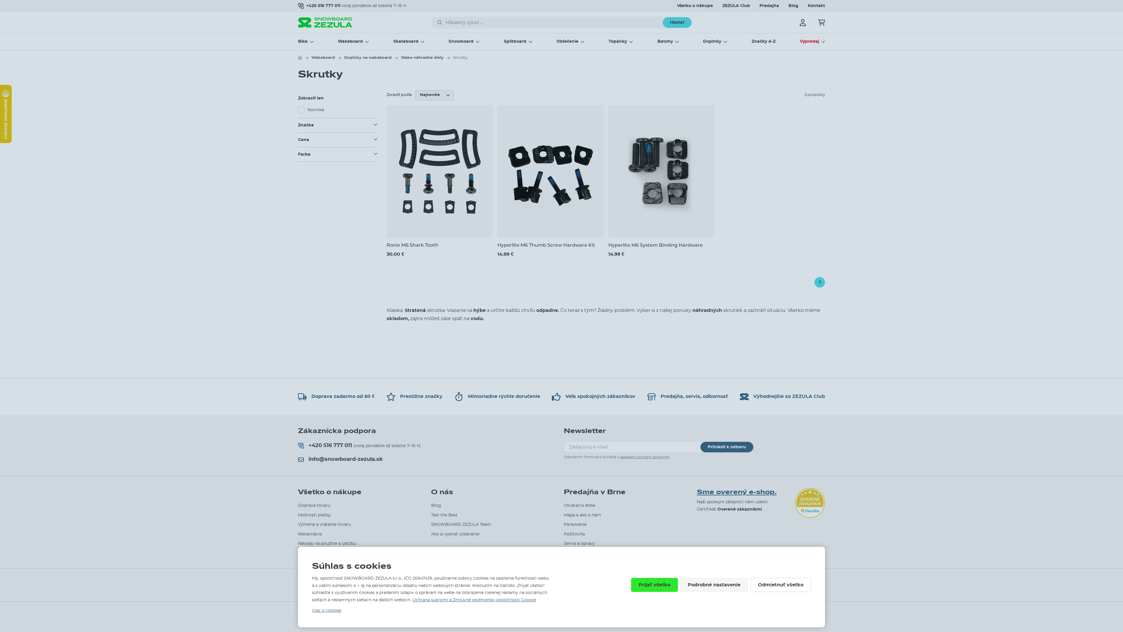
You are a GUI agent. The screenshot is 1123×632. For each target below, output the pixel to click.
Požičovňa (574, 534)
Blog (793, 6)
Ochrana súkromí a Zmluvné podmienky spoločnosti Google (474, 600)
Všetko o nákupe (695, 6)
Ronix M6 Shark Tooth (412, 245)
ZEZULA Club (736, 6)
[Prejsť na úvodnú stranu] (300, 58)
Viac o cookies (326, 611)
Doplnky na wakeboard (368, 58)
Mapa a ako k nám (582, 515)
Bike (303, 42)
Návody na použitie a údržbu (327, 544)
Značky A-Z (764, 42)
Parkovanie (575, 525)
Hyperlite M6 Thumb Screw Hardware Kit (546, 245)
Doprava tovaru (314, 506)
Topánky (618, 42)
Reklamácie (310, 534)
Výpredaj (809, 42)
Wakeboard (350, 42)
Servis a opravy (579, 544)
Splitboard (515, 42)
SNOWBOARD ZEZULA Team (461, 525)
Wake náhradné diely (422, 58)
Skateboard (405, 42)
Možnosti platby (314, 515)
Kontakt (816, 6)
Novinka (315, 110)
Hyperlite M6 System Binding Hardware (655, 245)
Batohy (665, 42)
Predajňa (769, 6)
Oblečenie (567, 42)
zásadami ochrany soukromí (645, 457)
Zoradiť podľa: (400, 95)
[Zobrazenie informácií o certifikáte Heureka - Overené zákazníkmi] (6, 141)
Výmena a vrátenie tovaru (324, 525)
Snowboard (461, 42)
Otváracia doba (579, 506)
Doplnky (712, 42)
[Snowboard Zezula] (325, 22)
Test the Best (444, 515)
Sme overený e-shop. (737, 492)
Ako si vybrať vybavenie (455, 534)
